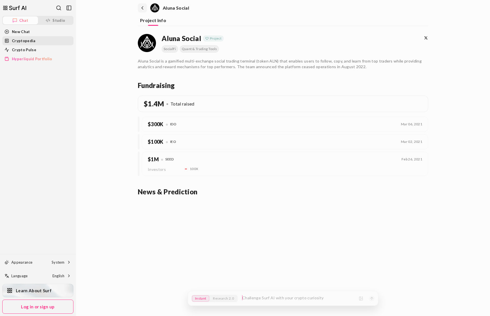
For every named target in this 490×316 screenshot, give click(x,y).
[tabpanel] (283, 114)
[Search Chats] (58, 7)
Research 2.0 (223, 298)
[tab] (153, 21)
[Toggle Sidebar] (75, 158)
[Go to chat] (15, 7)
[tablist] (283, 21)
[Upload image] (361, 298)
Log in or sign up (37, 306)
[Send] (372, 298)
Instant (200, 298)
